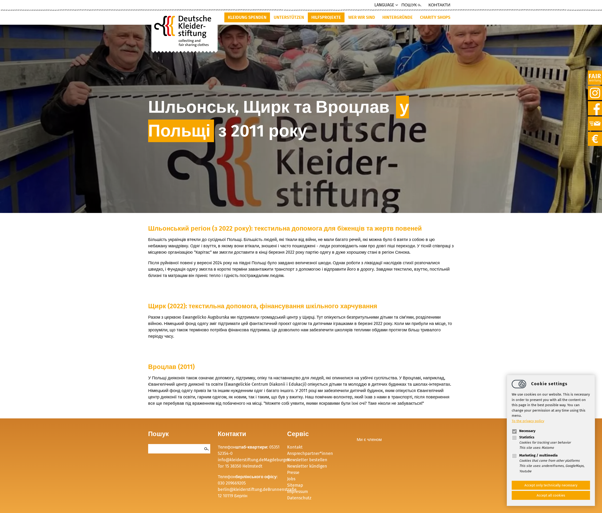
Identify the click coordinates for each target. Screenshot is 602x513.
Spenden (595, 134)
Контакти (439, 5)
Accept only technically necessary (550, 485)
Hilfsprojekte (326, 17)
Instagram (595, 88)
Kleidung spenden (247, 17)
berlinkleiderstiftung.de (243, 489)
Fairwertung (595, 73)
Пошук (409, 5)
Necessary (527, 431)
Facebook (595, 103)
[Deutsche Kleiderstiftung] (184, 30)
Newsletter (595, 119)
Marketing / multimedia (538, 455)
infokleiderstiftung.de (241, 459)
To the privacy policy (528, 421)
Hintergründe (397, 17)
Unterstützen (289, 17)
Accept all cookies (551, 495)
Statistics (526, 437)
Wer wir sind (361, 17)
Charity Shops (435, 17)
